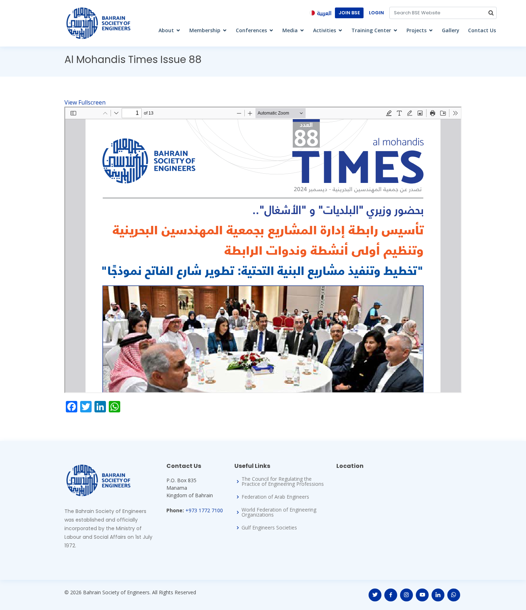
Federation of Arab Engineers (275, 496)
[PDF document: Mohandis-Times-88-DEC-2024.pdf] (263, 250)
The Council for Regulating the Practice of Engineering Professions (283, 481)
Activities (324, 30)
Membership (204, 30)
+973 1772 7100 (204, 510)
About (166, 30)
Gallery (450, 30)
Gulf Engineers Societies (269, 527)
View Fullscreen (85, 102)
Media (290, 30)
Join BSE (349, 12)
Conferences (251, 30)
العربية (324, 13)
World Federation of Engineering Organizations (279, 512)
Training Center (371, 30)
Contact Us (482, 30)
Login (376, 12)
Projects (416, 30)
